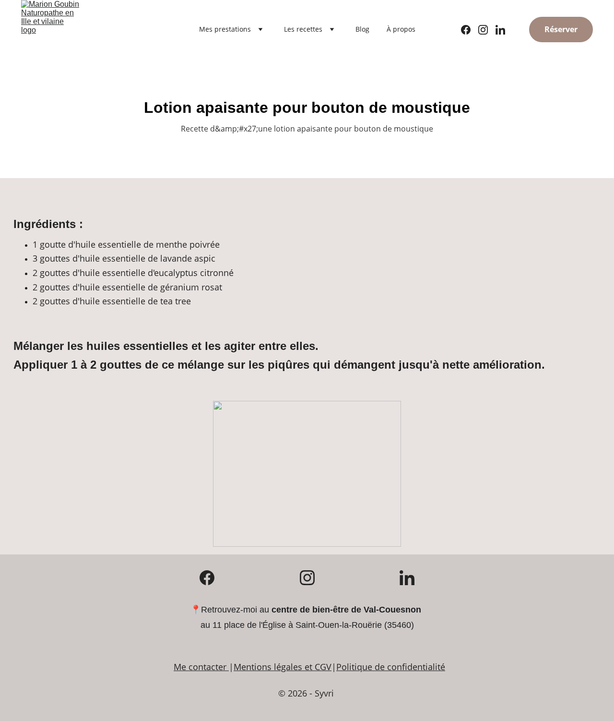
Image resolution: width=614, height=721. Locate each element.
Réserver (561, 29)
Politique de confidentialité (390, 667)
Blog (362, 29)
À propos (401, 29)
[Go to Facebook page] (469, 30)
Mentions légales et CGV (282, 667)
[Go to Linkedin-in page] (500, 30)
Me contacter (200, 667)
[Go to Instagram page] (487, 30)
